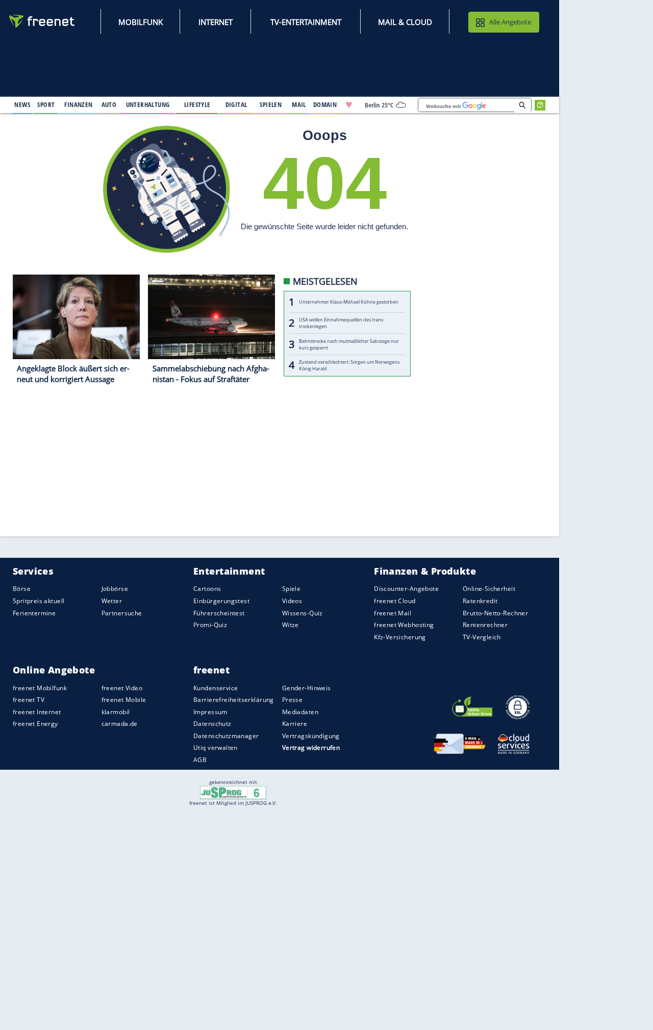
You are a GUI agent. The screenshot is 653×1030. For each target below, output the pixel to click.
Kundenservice (215, 688)
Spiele (291, 589)
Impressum (210, 712)
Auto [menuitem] (109, 104)
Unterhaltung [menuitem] (148, 104)
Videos (292, 601)
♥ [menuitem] (349, 105)
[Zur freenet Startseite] (42, 21)
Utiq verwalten (215, 748)
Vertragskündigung (311, 736)
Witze (290, 625)
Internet (215, 22)
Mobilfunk (140, 22)
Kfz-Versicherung (400, 637)
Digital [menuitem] (236, 104)
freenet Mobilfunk (40, 688)
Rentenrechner (485, 625)
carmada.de (120, 724)
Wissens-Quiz (302, 613)
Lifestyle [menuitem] (197, 104)
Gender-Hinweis (306, 688)
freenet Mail (392, 613)
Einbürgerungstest (221, 601)
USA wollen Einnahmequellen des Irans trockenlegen (341, 323)
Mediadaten (300, 712)
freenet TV (28, 699)
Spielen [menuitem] (271, 104)
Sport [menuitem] (46, 104)
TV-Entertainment (305, 22)
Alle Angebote (510, 21)
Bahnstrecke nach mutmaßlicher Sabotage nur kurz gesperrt (349, 344)
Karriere (294, 724)
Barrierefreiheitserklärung (233, 699)
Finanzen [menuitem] (78, 104)
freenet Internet (37, 712)
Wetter (112, 601)
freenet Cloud (394, 601)
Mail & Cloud (405, 22)
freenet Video (122, 688)
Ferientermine (34, 613)
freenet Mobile (124, 699)
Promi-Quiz (210, 625)
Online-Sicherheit (489, 589)
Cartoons (207, 589)
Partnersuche (122, 613)
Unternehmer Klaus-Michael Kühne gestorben (348, 302)
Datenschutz (212, 724)
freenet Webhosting (404, 625)
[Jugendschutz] (233, 791)
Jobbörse (115, 589)
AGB (200, 760)
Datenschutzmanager (226, 736)
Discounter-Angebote (406, 589)
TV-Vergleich (482, 637)
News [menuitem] (22, 104)
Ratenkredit (480, 601)
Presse (292, 699)
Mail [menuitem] (299, 104)
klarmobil (116, 712)
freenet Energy (35, 724)
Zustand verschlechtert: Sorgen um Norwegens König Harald (349, 365)
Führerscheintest (219, 613)
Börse (22, 589)
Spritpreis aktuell (38, 601)
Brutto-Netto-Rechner (495, 613)
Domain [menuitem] (325, 104)
